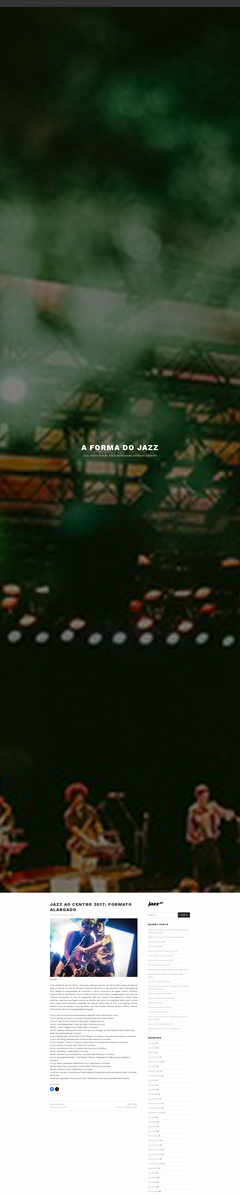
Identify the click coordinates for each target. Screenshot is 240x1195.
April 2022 (152, 1187)
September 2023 (155, 1113)
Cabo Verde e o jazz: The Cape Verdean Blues (166, 937)
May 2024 (152, 1090)
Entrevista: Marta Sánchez (159, 982)
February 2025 (154, 1071)
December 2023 (155, 1103)
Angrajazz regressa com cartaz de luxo (164, 1029)
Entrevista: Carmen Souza (159, 965)
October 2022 (153, 1159)
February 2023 (154, 1140)
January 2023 (153, 1145)
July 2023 (152, 1117)
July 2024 (152, 1080)
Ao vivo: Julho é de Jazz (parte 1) (160, 1024)
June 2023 (152, 1122)
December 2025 (154, 1062)
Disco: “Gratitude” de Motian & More (163, 951)
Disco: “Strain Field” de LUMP (160, 1007)
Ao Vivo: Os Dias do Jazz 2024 (159, 993)
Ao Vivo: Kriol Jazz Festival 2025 (160, 960)
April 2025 (152, 1066)
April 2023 (152, 1131)
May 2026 (152, 1052)
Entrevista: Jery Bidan (157, 942)
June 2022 (152, 1177)
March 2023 (153, 1136)
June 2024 (152, 1085)
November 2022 (154, 1154)
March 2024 (153, 1094)
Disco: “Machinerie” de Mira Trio (161, 956)
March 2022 (153, 1191)
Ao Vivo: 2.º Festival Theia (158, 1012)
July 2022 (152, 1173)
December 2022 (154, 1150)
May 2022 (152, 1182)
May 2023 (152, 1127)
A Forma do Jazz (120, 447)
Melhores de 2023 (155, 1003)
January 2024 (153, 1099)
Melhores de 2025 (155, 946)
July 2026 (152, 1043)
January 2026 (153, 1057)
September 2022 (155, 1164)
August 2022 (153, 1168)
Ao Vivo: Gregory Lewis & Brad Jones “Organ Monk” (168, 970)
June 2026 (152, 1048)
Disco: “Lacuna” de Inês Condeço (161, 998)
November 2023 (154, 1108)
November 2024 (154, 1076)
